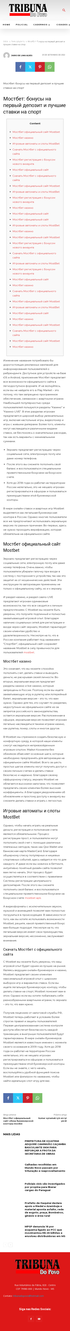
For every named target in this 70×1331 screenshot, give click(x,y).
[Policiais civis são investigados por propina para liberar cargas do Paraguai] (12, 1189)
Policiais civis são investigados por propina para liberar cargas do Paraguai (45, 1187)
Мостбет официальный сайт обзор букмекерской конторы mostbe (18, 1121)
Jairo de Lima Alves (21, 55)
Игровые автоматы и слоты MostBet (36, 143)
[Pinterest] (40, 67)
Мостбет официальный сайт (31, 169)
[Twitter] (30, 67)
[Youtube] (39, 1319)
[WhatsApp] (50, 67)
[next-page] (10, 1245)
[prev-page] (5, 1245)
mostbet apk (33, 897)
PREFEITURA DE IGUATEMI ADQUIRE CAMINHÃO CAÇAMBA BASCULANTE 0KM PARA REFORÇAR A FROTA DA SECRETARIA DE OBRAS (45, 1147)
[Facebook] (20, 67)
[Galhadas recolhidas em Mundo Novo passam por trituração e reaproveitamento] (12, 1169)
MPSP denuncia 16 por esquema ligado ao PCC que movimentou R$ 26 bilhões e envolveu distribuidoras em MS (45, 1231)
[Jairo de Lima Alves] (7, 55)
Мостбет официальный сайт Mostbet (36, 131)
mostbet (28, 652)
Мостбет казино (23, 137)
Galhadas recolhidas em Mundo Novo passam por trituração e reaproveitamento (45, 1167)
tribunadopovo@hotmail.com (28, 1295)
